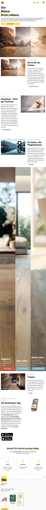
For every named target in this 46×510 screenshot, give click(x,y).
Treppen (30, 393)
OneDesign (31, 164)
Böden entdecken (10, 23)
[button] (43, 2)
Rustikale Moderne (6, 129)
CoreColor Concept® (33, 86)
